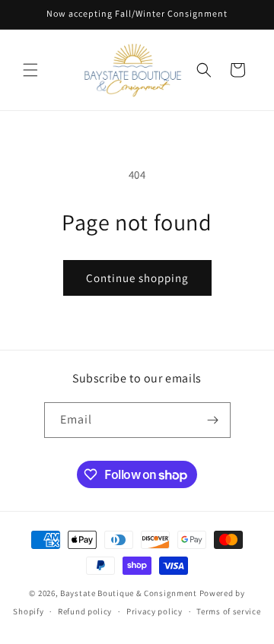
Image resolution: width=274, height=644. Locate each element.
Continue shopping (137, 278)
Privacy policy (154, 611)
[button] (30, 70)
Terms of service (228, 611)
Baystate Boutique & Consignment (128, 593)
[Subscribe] (213, 420)
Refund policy (85, 611)
